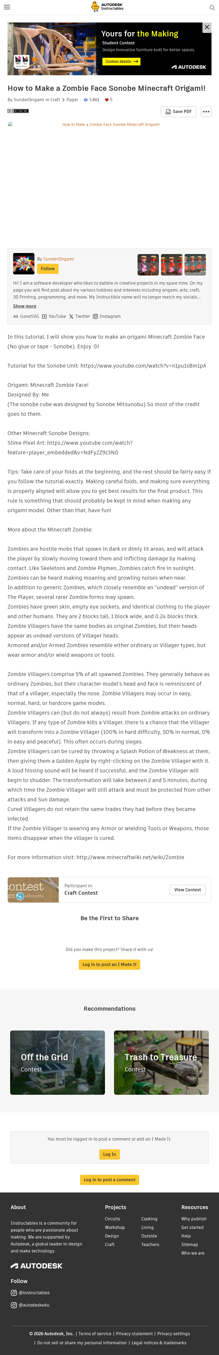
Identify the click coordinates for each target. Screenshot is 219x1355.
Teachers (150, 1244)
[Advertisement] (109, 48)
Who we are (193, 1253)
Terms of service (95, 1334)
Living (147, 1227)
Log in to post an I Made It (109, 964)
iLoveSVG (29, 316)
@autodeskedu (34, 1305)
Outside (149, 1236)
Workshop (115, 1227)
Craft (55, 100)
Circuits (112, 1219)
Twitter (83, 316)
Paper (72, 100)
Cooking (149, 1219)
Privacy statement (134, 1334)
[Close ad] (207, 27)
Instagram (110, 316)
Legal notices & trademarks (159, 1343)
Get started (192, 1227)
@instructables (34, 1293)
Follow (48, 269)
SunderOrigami (29, 100)
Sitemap (189, 1244)
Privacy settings (173, 1334)
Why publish (194, 1219)
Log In (109, 1154)
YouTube (57, 316)
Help (186, 1236)
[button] (7, 7)
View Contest (187, 890)
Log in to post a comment (109, 1180)
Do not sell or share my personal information (82, 1343)
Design (112, 1236)
